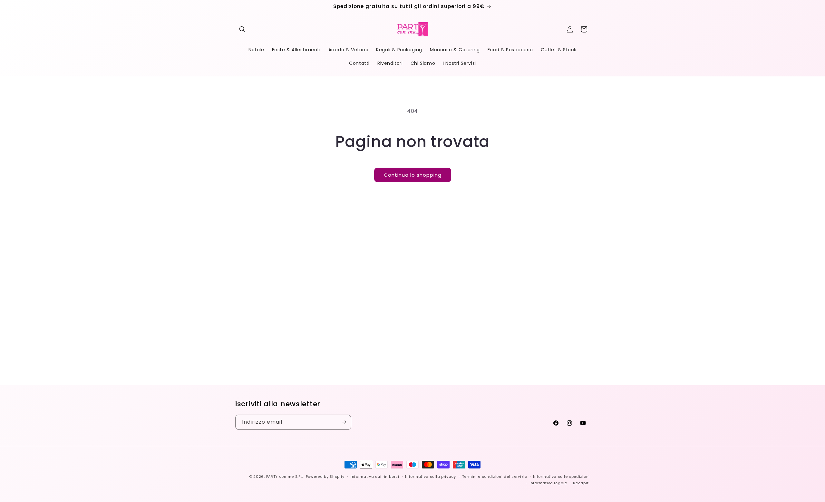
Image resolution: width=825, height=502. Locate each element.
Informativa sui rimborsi (375, 476)
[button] (242, 29)
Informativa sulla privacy (430, 476)
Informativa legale (548, 483)
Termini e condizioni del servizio (494, 476)
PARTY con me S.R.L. (285, 476)
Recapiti (581, 483)
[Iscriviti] (344, 422)
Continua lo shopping (413, 175)
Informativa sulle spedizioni (561, 476)
